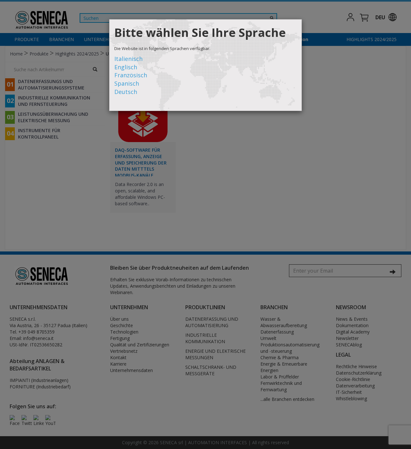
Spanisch (126, 83)
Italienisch (128, 59)
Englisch (125, 67)
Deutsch (125, 92)
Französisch (130, 75)
